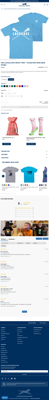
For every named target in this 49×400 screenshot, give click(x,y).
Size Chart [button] (46, 90)
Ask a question (39, 238)
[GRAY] (10, 86)
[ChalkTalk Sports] (24, 4)
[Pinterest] (14, 378)
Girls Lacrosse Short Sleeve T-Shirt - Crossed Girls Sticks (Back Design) (23, 64)
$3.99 (3, 139)
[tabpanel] (24, 278)
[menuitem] (44, 4)
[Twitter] (8, 378)
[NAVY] (15, 86)
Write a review (45, 238)
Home (2, 8)
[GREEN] (12, 86)
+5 (10, 185)
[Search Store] (4, 4)
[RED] (20, 86)
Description (5, 151)
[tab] (12, 239)
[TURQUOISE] (2, 86)
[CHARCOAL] (7, 86)
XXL (21, 96)
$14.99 (27, 140)
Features (4, 154)
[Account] (44, 4)
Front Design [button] (4, 79)
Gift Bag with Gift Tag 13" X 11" (8, 137)
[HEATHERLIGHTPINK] (27, 86)
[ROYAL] (22, 86)
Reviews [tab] (4, 239)
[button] (1, 4)
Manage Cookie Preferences (35, 398)
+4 (29, 185)
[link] (2, 185)
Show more (24, 311)
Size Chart (5, 157)
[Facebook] (5, 378)
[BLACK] (4, 86)
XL (14, 93)
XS (6, 96)
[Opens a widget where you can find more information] (4, 397)
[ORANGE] (17, 86)
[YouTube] (11, 378)
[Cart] (47, 4)
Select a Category (42, 322)
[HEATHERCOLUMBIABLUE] (25, 86)
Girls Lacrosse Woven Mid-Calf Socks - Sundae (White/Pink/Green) (35, 138)
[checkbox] (4, 246)
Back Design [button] (11, 79)
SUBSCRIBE (24, 374)
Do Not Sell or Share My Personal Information (24, 396)
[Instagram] (2, 378)
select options (31, 143)
